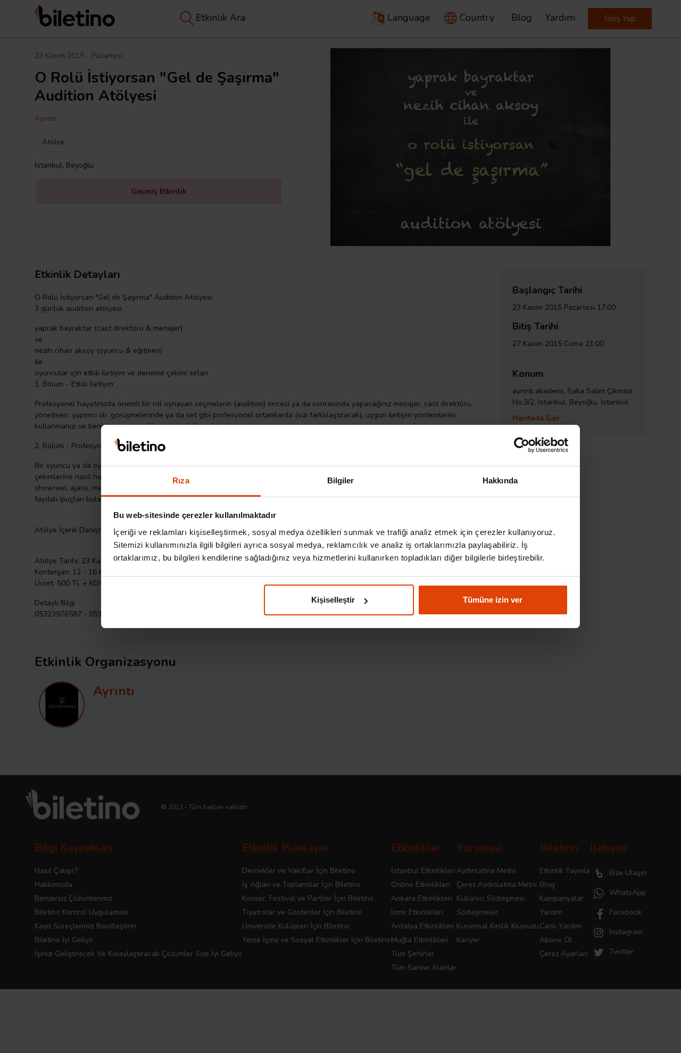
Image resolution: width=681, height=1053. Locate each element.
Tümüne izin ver (492, 599)
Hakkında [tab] (500, 480)
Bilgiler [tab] (340, 480)
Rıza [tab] (180, 480)
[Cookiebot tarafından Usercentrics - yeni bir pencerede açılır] (521, 446)
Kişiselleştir (333, 599)
